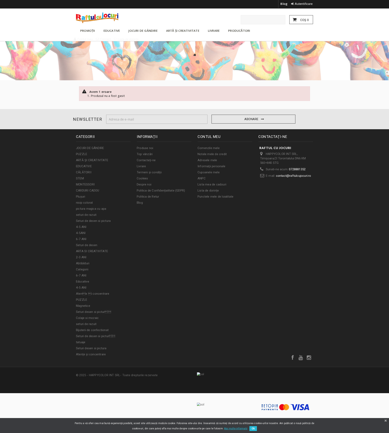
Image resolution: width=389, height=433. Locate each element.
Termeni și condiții (149, 172)
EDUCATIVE (112, 31)
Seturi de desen (86, 245)
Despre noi (144, 184)
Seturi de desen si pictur (95, 336)
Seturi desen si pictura (91, 348)
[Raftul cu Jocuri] (113, 18)
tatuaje (80, 342)
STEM (80, 178)
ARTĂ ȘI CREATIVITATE (182, 31)
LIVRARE (214, 31)
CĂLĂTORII (83, 172)
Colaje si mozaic (87, 318)
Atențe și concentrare (91, 354)
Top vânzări (145, 154)
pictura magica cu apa (91, 209)
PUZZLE (81, 154)
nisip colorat (84, 202)
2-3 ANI (81, 257)
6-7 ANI (81, 239)
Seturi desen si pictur (93, 312)
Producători (239, 31)
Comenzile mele (209, 148)
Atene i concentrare (92, 293)
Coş (304, 20)
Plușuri (80, 196)
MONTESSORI (85, 184)
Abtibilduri (82, 263)
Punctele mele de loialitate (215, 196)
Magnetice (83, 306)
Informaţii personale (211, 166)
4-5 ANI (81, 227)
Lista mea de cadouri (212, 184)
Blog (283, 4)
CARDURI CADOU (87, 190)
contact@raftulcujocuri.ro (293, 176)
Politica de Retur (148, 196)
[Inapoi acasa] (194, 54)
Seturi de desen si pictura (93, 221)
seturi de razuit (86, 215)
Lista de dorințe (208, 190)
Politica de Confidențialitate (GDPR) (161, 190)
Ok (253, 428)
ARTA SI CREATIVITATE (92, 251)
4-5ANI (80, 233)
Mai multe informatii (235, 428)
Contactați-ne (146, 160)
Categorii (82, 269)
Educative (82, 281)
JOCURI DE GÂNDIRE (142, 31)
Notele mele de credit (212, 154)
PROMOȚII (87, 31)
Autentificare (304, 4)
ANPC (202, 178)
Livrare (141, 166)
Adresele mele (207, 160)
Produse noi (145, 148)
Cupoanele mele (209, 172)
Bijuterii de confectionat (92, 330)
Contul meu (209, 136)
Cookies (142, 178)
